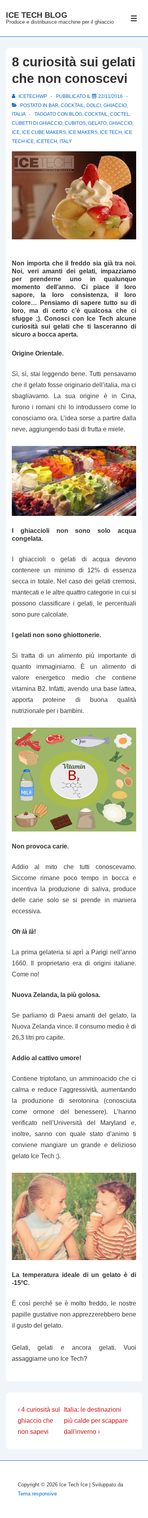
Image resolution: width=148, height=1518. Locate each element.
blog (75, 114)
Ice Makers (82, 132)
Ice (16, 132)
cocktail (72, 105)
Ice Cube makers (44, 132)
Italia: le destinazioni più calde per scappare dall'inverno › (96, 1420)
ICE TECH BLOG (36, 15)
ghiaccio (115, 105)
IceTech (46, 141)
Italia (18, 114)
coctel (119, 114)
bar (53, 105)
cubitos (75, 123)
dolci (93, 105)
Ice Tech (111, 132)
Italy (66, 141)
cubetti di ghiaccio (37, 123)
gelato (97, 123)
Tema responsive (37, 1494)
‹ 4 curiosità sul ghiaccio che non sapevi (39, 1420)
